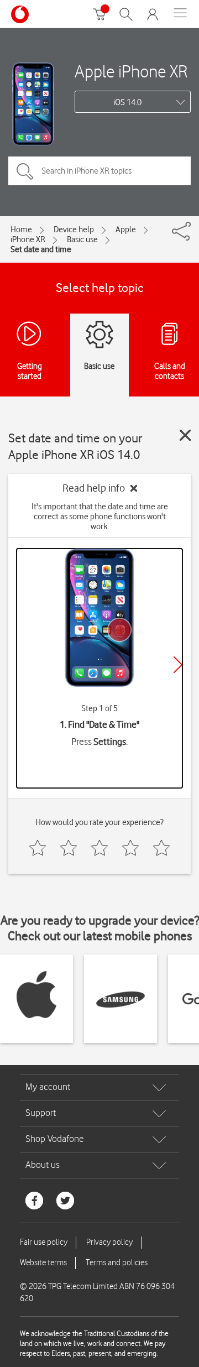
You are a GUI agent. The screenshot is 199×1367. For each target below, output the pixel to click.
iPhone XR (28, 239)
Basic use (82, 239)
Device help (74, 229)
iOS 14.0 (127, 102)
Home (21, 229)
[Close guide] (185, 435)
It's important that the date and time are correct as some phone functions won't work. (100, 516)
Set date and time (41, 249)
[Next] (178, 664)
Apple (126, 229)
